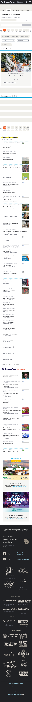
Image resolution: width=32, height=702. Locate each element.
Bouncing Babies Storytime (8, 206)
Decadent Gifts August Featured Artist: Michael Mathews (10, 146)
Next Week (15, 36)
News (3, 10)
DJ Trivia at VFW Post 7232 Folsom (10, 334)
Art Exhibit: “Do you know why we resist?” (11, 184)
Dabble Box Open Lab (7, 251)
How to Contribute (21, 556)
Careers (21, 683)
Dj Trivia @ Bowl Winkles (8, 340)
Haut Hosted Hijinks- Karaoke (9, 239)
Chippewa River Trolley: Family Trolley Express (10, 394)
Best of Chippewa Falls (16, 515)
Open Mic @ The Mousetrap (8, 304)
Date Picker (7, 44)
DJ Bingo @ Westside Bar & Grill (9, 358)
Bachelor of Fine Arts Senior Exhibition (10, 223)
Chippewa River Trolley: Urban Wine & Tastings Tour (10, 385)
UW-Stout (19, 488)
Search (26, 25)
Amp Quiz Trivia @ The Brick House (10, 273)
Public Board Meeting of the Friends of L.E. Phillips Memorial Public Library (15, 232)
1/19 (16, 30)
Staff (10, 683)
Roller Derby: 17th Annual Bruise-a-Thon (11, 451)
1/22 (28, 30)
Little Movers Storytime (7, 199)
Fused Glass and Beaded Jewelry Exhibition (12, 167)
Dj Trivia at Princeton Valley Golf (9, 346)
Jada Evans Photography (8, 159)
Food (13, 10)
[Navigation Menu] (30, 2)
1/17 (9, 30)
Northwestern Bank (22, 518)
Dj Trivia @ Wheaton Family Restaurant (11, 352)
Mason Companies (11, 518)
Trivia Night (5, 257)
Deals (17, 10)
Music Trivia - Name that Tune (9, 310)
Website (16, 689)
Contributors (15, 683)
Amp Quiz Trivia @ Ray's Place (9, 290)
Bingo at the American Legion (9, 298)
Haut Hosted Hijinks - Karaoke (9, 192)
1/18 (12, 30)
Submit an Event (8, 20)
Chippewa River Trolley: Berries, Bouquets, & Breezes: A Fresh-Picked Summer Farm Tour (12, 428)
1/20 (20, 30)
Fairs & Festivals (11, 82)
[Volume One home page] (8, 2)
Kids (5, 82)
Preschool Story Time (7, 176)
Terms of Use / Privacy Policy (14, 694)
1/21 (24, 30)
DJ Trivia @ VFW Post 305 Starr (9, 328)
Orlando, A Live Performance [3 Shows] (10, 418)
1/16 (5, 30)
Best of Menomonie (16, 483)
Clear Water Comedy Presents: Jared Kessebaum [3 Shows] (10, 375)
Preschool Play (6, 214)
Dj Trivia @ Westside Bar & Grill (9, 322)
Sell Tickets (24, 20)
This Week (6, 36)
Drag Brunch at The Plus (8, 443)
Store (16, 691)
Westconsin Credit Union (17, 486)
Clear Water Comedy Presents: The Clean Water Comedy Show (11, 436)
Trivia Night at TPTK (7, 265)
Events (8, 10)
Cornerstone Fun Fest (16, 76)
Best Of (28, 10)
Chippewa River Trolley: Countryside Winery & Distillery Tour (12, 411)
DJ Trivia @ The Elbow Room (8, 316)
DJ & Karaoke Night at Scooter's (9, 153)
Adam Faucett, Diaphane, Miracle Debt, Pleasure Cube (10, 401)
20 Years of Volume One (23, 559)
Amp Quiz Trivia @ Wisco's (8, 281)
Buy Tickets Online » (16, 458)
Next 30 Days (25, 36)
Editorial (16, 687)
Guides (22, 10)
